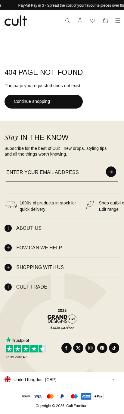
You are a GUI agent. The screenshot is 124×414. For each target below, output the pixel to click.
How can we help (39, 247)
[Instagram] (90, 348)
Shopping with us (40, 267)
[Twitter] (78, 348)
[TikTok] (114, 348)
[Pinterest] (102, 348)
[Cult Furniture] (16, 20)
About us (29, 228)
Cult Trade (31, 286)
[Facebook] (66, 348)
